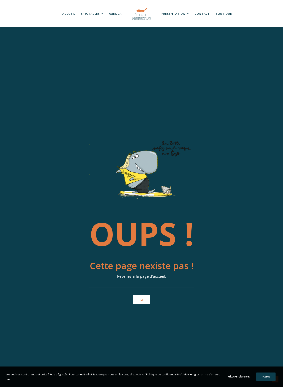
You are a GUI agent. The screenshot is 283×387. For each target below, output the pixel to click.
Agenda (115, 14)
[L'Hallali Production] (141, 13)
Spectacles (90, 14)
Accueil (68, 14)
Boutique (224, 14)
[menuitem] (68, 13)
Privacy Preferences (239, 376)
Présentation (173, 14)
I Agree (266, 376)
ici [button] (141, 299)
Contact (202, 14)
